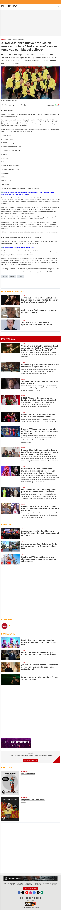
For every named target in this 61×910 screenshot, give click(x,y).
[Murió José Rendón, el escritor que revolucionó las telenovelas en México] (10, 655)
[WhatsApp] (10, 105)
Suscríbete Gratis (30, 760)
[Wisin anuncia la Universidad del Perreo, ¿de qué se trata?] (10, 679)
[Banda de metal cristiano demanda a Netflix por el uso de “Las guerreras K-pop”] (10, 642)
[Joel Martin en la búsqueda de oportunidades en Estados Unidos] (10, 325)
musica (5, 276)
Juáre (32, 247)
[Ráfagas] (4, 626)
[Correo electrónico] (17, 105)
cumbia (20, 276)
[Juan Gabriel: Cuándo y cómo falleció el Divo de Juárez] (10, 385)
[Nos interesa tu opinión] (30, 878)
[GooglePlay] (42, 892)
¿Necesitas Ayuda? (30, 888)
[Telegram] (13, 105)
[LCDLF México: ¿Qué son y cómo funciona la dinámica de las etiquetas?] (10, 402)
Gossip (12, 276)
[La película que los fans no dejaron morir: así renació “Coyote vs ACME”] (10, 369)
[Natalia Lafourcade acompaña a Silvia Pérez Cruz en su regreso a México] (10, 418)
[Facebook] (2, 105)
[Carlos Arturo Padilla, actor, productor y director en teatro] (10, 312)
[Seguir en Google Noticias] (58, 105)
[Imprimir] (25, 105)
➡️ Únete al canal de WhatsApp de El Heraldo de (16, 247)
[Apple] (38, 892)
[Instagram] (30, 892)
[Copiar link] (21, 105)
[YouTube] (26, 892)
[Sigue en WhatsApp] (55, 105)
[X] (6, 105)
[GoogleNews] (34, 892)
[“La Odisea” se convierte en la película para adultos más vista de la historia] (10, 494)
